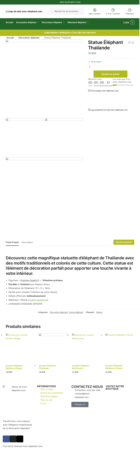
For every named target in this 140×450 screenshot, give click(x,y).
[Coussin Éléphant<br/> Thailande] (52, 344)
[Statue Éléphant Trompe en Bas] (127, 42)
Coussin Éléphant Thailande (47, 363)
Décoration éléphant (29, 37)
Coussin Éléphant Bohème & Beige (14, 363)
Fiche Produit (12, 239)
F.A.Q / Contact (111, 13)
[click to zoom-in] (44, 78)
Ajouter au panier (109, 74)
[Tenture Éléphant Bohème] (130, 42)
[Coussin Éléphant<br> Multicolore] (85, 344)
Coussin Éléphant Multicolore (79, 363)
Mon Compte (92, 13)
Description (27, 239)
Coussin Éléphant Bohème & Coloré (112, 363)
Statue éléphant (75, 309)
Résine (98, 309)
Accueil (10, 37)
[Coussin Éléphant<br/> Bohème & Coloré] (118, 344)
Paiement (127, 13)
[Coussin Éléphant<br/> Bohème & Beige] (20, 344)
